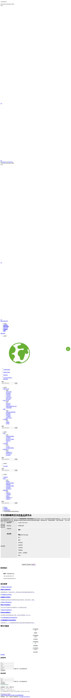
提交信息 (3, 670)
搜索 (16, 383)
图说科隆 (5, 490)
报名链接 (5, 379)
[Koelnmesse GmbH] (5, 693)
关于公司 (5, 328)
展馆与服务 (6, 326)
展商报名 (33, 564)
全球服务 (5, 419)
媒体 (4, 478)
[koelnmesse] (35, 162)
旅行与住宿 (6, 400)
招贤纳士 (5, 329)
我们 (4, 433)
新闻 (4, 330)
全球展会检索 (6, 510)
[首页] (5, 507)
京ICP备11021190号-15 (24, 696)
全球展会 (5, 325)
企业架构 (5, 443)
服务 (4, 409)
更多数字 (3, 654)
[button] (20, 669)
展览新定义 (6, 449)
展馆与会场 (6, 389)
